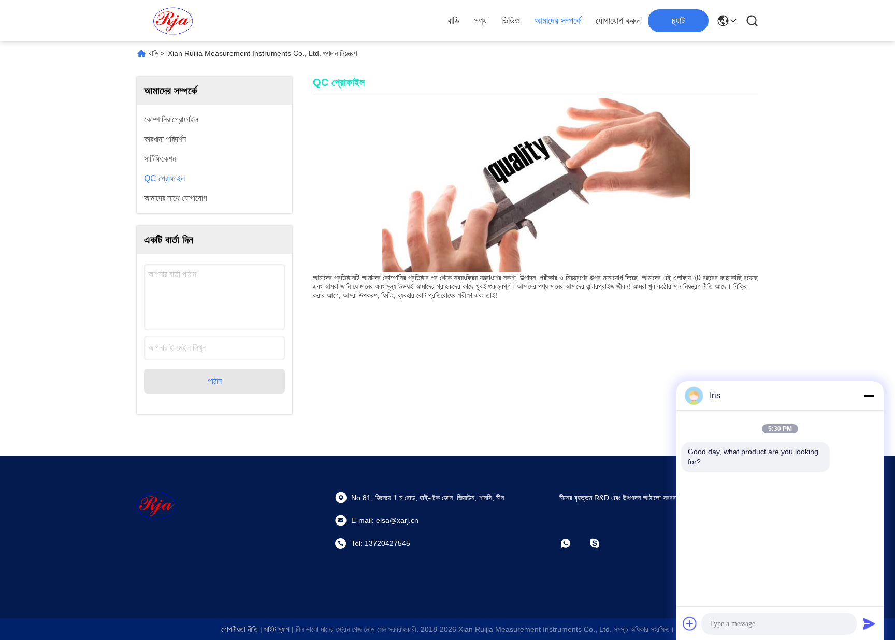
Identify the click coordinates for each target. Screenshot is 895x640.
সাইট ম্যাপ (277, 629)
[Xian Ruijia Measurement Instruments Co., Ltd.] (173, 21)
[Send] (869, 623)
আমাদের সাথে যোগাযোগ (175, 198)
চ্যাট (678, 21)
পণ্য (480, 21)
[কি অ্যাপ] (572, 543)
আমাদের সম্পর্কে (558, 21)
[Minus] (869, 395)
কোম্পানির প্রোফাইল (171, 119)
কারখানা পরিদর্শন (165, 139)
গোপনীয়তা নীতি (239, 629)
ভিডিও (510, 21)
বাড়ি (453, 21)
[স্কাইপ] (601, 543)
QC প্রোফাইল (164, 178)
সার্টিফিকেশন (160, 158)
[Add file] (690, 623)
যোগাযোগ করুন (618, 21)
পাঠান (215, 380)
